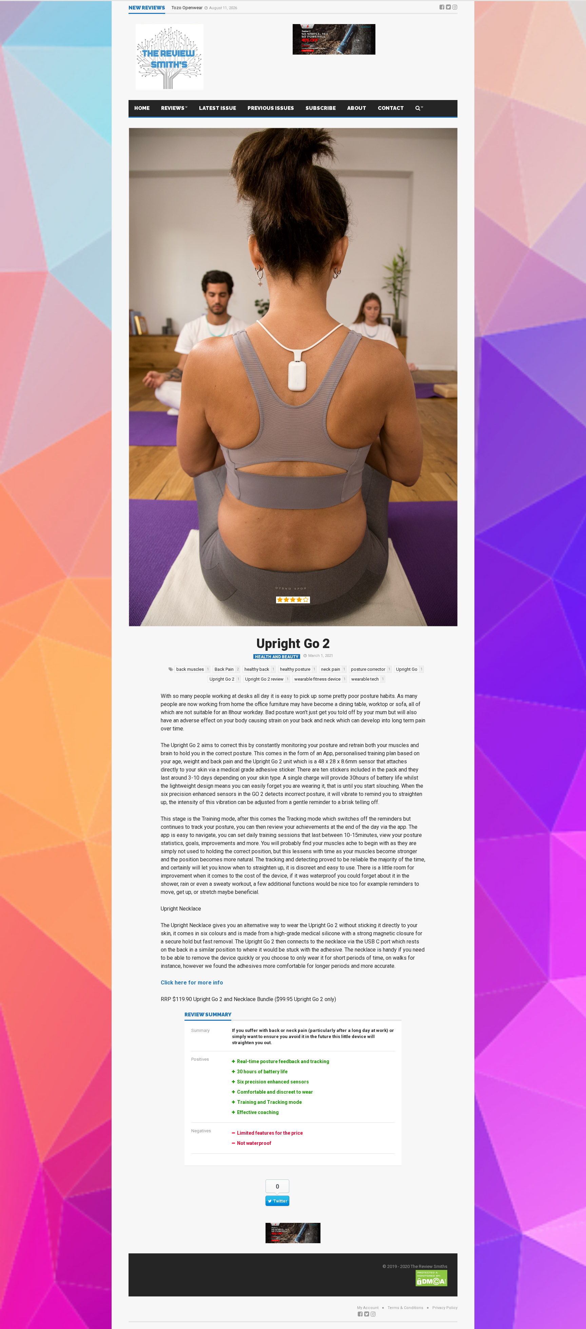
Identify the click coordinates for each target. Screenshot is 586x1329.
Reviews (172, 108)
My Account (367, 1308)
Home (142, 108)
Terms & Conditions (405, 1308)
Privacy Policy (444, 1308)
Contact (391, 108)
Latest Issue (217, 108)
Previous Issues (271, 108)
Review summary (207, 1015)
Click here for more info (192, 982)
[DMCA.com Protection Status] (431, 1277)
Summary (200, 1030)
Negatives (201, 1130)
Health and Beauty (276, 656)
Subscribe (321, 108)
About (356, 108)
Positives (200, 1059)
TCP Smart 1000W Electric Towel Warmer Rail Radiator (224, 7)
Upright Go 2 (293, 643)
